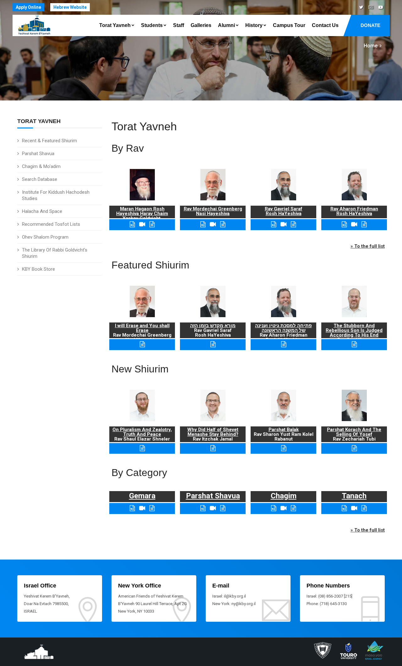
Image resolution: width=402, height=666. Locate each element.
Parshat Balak (284, 429)
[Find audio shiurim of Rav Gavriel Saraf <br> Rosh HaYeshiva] (273, 224)
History (254, 25)
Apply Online (28, 7)
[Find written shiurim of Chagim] (293, 508)
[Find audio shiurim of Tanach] (344, 508)
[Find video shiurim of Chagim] (283, 508)
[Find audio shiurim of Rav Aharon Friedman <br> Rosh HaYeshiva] (344, 224)
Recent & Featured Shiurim (49, 140)
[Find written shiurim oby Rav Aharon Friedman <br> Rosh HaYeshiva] (364, 224)
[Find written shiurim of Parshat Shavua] (222, 508)
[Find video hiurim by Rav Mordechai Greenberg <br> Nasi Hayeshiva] (213, 224)
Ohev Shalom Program (45, 237)
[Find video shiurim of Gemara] (142, 508)
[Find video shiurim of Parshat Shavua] (213, 508)
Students (152, 25)
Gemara (142, 495)
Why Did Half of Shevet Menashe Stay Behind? (212, 432)
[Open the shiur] (142, 344)
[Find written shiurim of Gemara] (152, 508)
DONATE (370, 25)
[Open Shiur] (142, 448)
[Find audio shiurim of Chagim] (273, 508)
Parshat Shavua (38, 153)
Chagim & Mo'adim (41, 166)
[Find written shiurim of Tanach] (364, 508)
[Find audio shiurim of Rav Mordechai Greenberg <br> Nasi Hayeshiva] (202, 224)
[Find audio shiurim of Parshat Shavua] (202, 508)
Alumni (226, 25)
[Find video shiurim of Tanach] (354, 508)
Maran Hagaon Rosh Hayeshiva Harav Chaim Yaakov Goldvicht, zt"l (142, 216)
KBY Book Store (38, 269)
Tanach (354, 495)
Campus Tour (289, 25)
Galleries (201, 25)
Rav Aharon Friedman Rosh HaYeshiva (354, 211)
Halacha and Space (42, 211)
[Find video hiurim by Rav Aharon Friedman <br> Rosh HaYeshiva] (354, 224)
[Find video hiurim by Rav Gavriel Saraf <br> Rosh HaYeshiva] (283, 224)
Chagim (283, 495)
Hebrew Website (70, 7)
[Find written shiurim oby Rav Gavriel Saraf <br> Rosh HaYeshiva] (293, 224)
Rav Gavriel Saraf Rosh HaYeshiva (283, 211)
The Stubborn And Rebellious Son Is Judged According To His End (354, 330)
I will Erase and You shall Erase (142, 328)
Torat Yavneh (115, 25)
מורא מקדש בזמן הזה (213, 325)
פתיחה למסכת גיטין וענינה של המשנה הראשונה (283, 328)
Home (371, 46)
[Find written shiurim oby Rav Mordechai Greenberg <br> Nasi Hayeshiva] (222, 224)
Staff (178, 25)
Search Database (39, 179)
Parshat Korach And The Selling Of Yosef (354, 432)
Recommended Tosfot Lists (51, 224)
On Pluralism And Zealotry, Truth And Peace (142, 432)
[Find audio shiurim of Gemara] (132, 508)
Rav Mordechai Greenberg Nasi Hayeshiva (213, 211)
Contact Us (325, 25)
